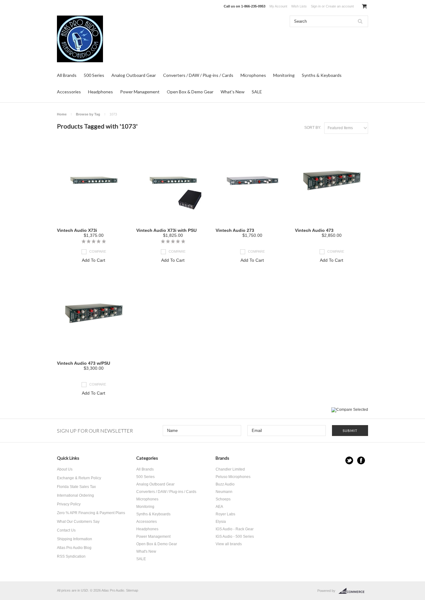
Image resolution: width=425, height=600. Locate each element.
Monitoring (284, 75)
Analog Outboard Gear (133, 75)
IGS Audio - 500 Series (235, 536)
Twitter (349, 460)
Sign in (316, 6)
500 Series (94, 75)
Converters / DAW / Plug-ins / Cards (198, 75)
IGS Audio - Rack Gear (235, 529)
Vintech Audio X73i (77, 230)
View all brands (229, 544)
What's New (233, 91)
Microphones (253, 75)
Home (62, 114)
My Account (278, 6)
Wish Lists (299, 6)
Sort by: (312, 127)
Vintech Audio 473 (314, 230)
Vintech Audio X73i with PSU (166, 230)
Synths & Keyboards (322, 75)
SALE (257, 91)
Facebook (361, 460)
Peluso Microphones (233, 477)
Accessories (69, 91)
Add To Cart (93, 260)
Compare (97, 251)
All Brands (67, 75)
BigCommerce (353, 591)
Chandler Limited (230, 469)
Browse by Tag (88, 114)
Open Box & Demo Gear (190, 91)
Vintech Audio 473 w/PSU (83, 363)
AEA (219, 506)
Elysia (221, 521)
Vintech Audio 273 (235, 230)
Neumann (224, 492)
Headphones (100, 91)
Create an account (340, 6)
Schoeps (223, 499)
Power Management (140, 91)
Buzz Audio (225, 484)
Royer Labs (225, 514)
